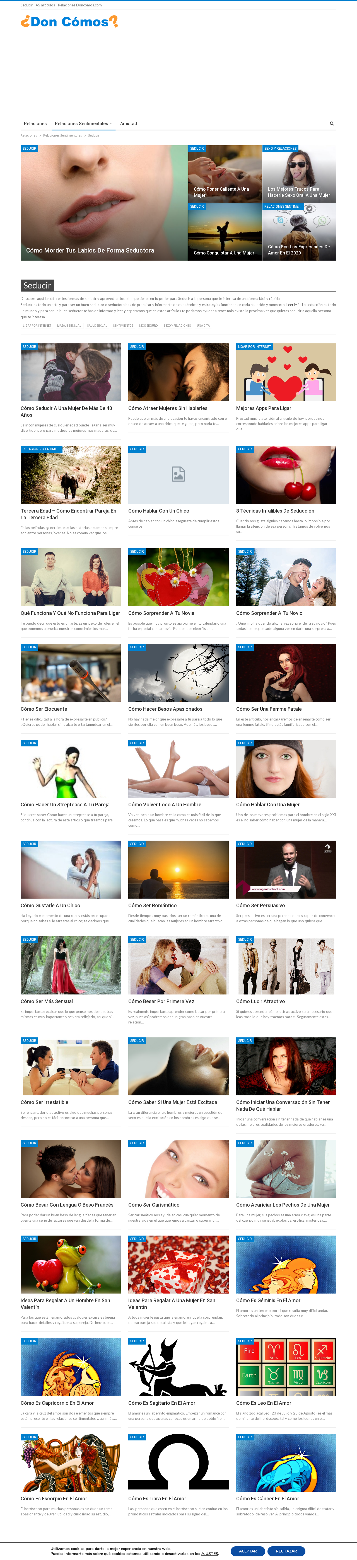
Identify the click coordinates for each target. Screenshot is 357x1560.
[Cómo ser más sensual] (71, 965)
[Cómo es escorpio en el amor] (71, 1463)
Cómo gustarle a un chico (50, 905)
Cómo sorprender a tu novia (161, 613)
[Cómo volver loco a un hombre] (178, 769)
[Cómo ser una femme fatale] (286, 673)
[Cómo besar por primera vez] (178, 965)
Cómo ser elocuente (44, 709)
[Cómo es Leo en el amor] (286, 1367)
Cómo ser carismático (154, 1205)
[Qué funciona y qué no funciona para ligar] (71, 577)
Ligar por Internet (37, 325)
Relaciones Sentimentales (81, 123)
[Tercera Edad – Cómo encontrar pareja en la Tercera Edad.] (71, 475)
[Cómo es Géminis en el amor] (286, 1265)
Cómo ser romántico (152, 905)
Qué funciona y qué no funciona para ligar (70, 613)
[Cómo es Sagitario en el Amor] (178, 1367)
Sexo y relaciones (280, 149)
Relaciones (35, 123)
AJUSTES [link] (209, 1553)
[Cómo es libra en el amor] (178, 1463)
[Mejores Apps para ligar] (286, 372)
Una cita (203, 325)
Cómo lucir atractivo (260, 1001)
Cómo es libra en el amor (157, 1498)
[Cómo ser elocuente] (71, 673)
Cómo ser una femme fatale (269, 709)
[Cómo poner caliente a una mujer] (225, 174)
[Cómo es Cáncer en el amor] (286, 1463)
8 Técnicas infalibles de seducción (275, 511)
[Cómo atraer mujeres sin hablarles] (178, 372)
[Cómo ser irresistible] (71, 1066)
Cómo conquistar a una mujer (224, 253)
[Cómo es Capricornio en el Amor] (71, 1367)
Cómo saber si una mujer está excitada (172, 1102)
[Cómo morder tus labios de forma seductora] (104, 203)
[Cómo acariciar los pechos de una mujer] (286, 1169)
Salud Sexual (97, 325)
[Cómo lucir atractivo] (286, 965)
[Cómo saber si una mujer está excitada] (178, 1066)
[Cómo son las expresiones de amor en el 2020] (299, 232)
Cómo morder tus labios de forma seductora (90, 250)
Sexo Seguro (148, 325)
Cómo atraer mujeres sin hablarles (168, 408)
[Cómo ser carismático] (178, 1169)
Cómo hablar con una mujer (268, 804)
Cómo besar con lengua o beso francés (67, 1205)
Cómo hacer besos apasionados (165, 709)
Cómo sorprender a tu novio (269, 613)
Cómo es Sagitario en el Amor (162, 1403)
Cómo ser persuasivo (260, 905)
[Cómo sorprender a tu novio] (286, 577)
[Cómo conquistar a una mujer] (225, 232)
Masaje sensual (69, 325)
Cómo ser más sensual (47, 1001)
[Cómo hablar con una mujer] (286, 769)
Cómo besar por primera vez (161, 1001)
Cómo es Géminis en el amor (268, 1300)
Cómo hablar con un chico (158, 511)
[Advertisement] (178, 69)
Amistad (128, 123)
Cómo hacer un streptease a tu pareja (65, 804)
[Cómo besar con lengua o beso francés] (71, 1169)
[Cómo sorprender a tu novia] (178, 577)
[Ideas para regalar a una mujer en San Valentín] (178, 1265)
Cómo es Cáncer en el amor (267, 1498)
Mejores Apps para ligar (263, 408)
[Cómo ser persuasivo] (286, 870)
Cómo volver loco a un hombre (164, 804)
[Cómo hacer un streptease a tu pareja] (71, 769)
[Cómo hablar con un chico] (178, 475)
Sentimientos (123, 325)
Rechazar (286, 1551)
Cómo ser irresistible (44, 1102)
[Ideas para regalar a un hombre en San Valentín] (71, 1265)
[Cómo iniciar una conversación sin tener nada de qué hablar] (286, 1066)
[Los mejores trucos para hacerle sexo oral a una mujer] (299, 174)
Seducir (29, 149)
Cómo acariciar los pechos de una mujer (283, 1205)
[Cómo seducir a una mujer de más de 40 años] (71, 372)
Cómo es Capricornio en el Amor (57, 1403)
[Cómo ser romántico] (178, 870)
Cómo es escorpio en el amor (54, 1498)
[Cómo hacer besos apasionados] (178, 673)
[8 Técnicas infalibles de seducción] (286, 475)
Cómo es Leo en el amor (263, 1403)
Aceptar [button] (248, 1551)
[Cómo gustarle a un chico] (71, 870)
